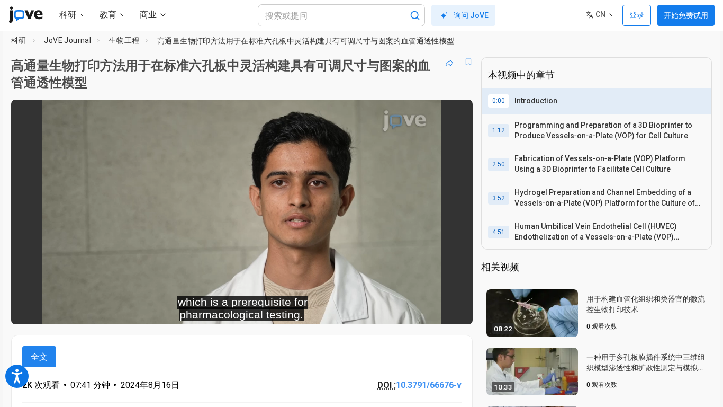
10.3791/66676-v (429, 385)
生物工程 (124, 40)
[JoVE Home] (25, 14)
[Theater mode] (455, 309)
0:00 (498, 100)
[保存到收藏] (468, 61)
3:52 (498, 198)
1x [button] (409, 309)
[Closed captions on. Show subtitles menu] (431, 309)
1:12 (498, 130)
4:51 (498, 232)
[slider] (183, 309)
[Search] (415, 15)
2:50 (498, 164)
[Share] (449, 61)
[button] (455, 114)
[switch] (349, 309)
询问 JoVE (471, 15)
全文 (39, 357)
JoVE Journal (67, 40)
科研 (18, 40)
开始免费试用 (686, 15)
